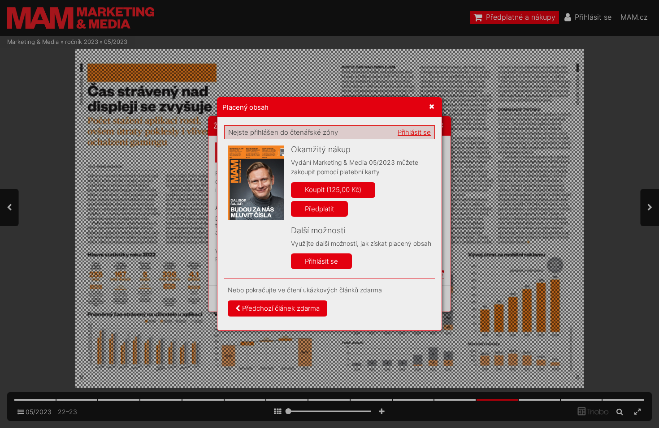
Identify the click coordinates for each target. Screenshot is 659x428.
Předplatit (319, 209)
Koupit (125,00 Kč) (333, 189)
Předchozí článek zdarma (280, 308)
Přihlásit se (414, 132)
